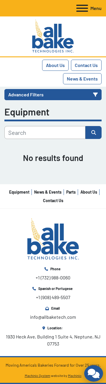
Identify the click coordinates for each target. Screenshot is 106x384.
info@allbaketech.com (53, 317)
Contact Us (86, 65)
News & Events (82, 78)
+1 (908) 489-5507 (53, 297)
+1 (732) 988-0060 (53, 277)
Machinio (75, 375)
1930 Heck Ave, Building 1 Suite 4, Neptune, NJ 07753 (53, 340)
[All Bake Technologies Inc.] (53, 239)
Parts (71, 192)
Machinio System (37, 375)
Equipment (19, 192)
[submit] (93, 132)
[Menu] (82, 8)
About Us (55, 65)
